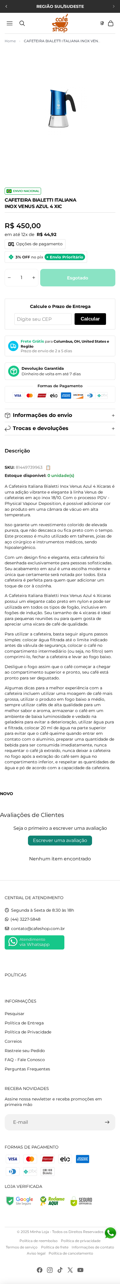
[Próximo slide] (113, 6)
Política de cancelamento (71, 1253)
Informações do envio (42, 415)
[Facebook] (39, 1270)
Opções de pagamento (39, 243)
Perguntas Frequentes (27, 1069)
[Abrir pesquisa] (22, 23)
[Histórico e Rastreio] (102, 23)
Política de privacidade (80, 1241)
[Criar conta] (107, 1122)
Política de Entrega (24, 1023)
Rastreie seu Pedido (25, 1050)
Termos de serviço (22, 1247)
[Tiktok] (60, 1270)
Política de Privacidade (28, 1032)
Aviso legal (36, 1253)
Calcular (90, 319)
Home (10, 41)
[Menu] (10, 23)
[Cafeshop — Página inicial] (60, 23)
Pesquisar (14, 1013)
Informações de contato (93, 1247)
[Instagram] (49, 1270)
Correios (13, 1041)
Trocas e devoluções (40, 428)
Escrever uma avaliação (60, 840)
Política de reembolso (39, 1241)
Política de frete (54, 1247)
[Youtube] (80, 1270)
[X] (70, 1270)
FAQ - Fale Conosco (25, 1059)
